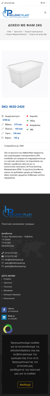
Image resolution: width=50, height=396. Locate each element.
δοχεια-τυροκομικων (34, 32)
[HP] (4, 309)
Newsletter (8, 290)
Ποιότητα (8, 287)
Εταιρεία (7, 279)
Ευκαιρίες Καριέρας (12, 294)
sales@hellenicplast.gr (15, 263)
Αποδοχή (25, 384)
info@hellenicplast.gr (14, 259)
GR (43, 3)
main (9, 32)
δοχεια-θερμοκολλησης (16, 34)
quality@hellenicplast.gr (15, 266)
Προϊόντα (8, 283)
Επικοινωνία (9, 298)
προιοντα (18, 32)
